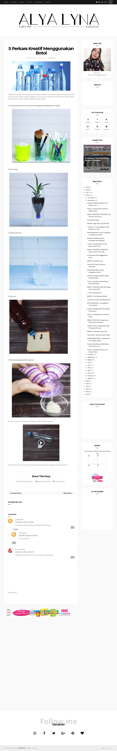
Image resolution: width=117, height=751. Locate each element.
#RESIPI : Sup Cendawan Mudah (97, 296)
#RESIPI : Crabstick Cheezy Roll (97, 331)
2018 (87, 190)
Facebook (97, 122)
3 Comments (51, 58)
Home (6, 2)
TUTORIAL (14, 2)
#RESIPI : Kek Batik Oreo (95, 261)
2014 (87, 383)
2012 (87, 389)
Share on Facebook (25, 481)
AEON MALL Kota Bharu (94, 147)
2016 (87, 195)
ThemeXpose (21, 748)
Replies (15, 529)
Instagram (88, 122)
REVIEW (22, 2)
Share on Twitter (44, 481)
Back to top (107, 748)
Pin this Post (60, 481)
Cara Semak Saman (93, 220)
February (90, 375)
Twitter (106, 122)
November (91, 200)
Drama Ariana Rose (92, 169)
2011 (87, 391)
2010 (87, 394)
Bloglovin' (106, 129)
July (89, 362)
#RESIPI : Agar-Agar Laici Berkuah (98, 223)
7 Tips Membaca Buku (94, 293)
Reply (72, 527)
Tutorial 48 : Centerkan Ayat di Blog (98, 335)
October (90, 354)
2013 (87, 386)
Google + (88, 129)
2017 (87, 192)
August (90, 360)
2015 (87, 381)
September (91, 357)
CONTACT (48, 2)
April (89, 370)
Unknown (19, 519)
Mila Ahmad (20, 549)
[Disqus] (41, 640)
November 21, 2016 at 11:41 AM (24, 552)
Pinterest (97, 129)
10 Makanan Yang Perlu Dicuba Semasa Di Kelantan (97, 159)
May (89, 368)
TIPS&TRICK (38, 2)
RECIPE (29, 2)
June (89, 365)
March (90, 373)
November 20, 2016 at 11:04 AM (24, 522)
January (90, 378)
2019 (87, 187)
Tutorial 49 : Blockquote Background (99, 299)
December (91, 198)
